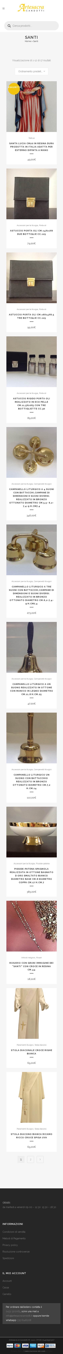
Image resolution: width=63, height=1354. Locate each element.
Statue (32, 138)
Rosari (39, 957)
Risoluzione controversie (16, 1251)
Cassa (6, 1287)
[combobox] (31, 71)
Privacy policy (10, 1245)
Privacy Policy (17, 1351)
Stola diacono (40, 1045)
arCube (49, 1351)
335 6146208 (24, 1320)
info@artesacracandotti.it (19, 1315)
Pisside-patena (43, 863)
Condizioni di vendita (14, 1231)
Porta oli (42, 225)
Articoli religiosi (28, 957)
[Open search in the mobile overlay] (31, 24)
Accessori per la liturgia (27, 225)
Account (7, 1281)
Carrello (7, 1294)
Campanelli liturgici (43, 484)
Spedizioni (8, 1258)
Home (28, 41)
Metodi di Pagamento (14, 1238)
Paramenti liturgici (25, 1045)
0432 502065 (13, 1311)
